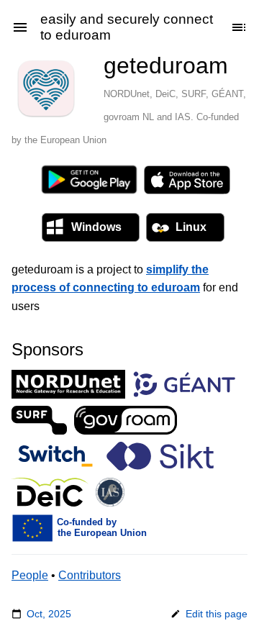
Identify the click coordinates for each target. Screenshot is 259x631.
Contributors (89, 575)
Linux (191, 227)
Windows (96, 227)
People (30, 575)
